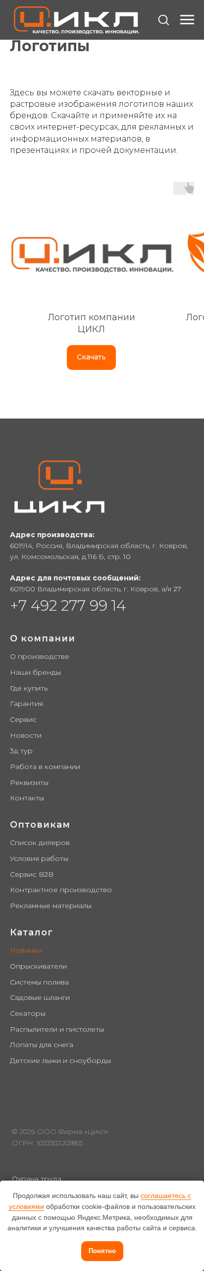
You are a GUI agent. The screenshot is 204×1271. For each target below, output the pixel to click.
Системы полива (39, 982)
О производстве (39, 656)
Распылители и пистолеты (57, 1029)
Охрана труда (36, 1178)
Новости (26, 735)
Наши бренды (35, 672)
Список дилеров (40, 842)
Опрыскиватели (38, 966)
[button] (163, 19)
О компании (42, 638)
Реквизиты (29, 782)
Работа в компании (45, 766)
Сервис (23, 719)
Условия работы (39, 858)
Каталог (31, 932)
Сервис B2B (31, 874)
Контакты (27, 797)
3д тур (21, 750)
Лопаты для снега (41, 1044)
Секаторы (28, 1013)
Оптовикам (40, 824)
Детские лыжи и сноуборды (60, 1060)
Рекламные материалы (51, 905)
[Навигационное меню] (187, 20)
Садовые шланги (40, 997)
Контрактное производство (61, 889)
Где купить (29, 688)
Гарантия (26, 703)
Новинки (26, 950)
